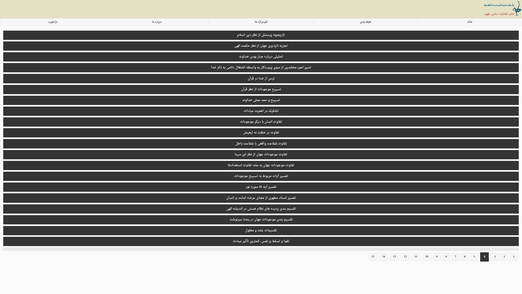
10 (426, 256)
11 (416, 256)
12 (405, 256)
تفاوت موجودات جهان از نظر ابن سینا (261, 154)
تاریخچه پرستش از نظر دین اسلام (261, 35)
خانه (469, 22)
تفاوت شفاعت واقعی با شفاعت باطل (261, 144)
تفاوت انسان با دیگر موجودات (261, 122)
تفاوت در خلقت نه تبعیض (261, 133)
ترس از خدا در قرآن (261, 79)
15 (373, 256)
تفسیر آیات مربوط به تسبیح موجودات (261, 176)
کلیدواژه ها (261, 22)
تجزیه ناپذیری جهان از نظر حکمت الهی (261, 46)
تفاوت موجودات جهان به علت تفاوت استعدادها (261, 165)
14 (383, 256)
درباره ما (157, 22)
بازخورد (52, 22)
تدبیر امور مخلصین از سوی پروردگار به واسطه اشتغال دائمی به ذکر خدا (261, 68)
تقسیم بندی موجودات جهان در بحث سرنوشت (261, 220)
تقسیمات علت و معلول (261, 230)
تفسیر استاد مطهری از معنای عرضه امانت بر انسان (261, 198)
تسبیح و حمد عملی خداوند (261, 100)
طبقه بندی (365, 22)
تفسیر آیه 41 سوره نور (261, 187)
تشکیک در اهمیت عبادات (261, 111)
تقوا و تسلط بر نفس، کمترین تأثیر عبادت (261, 241)
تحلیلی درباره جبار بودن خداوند (261, 57)
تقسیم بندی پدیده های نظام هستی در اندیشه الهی (261, 209)
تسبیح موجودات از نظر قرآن (261, 89)
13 (394, 256)
